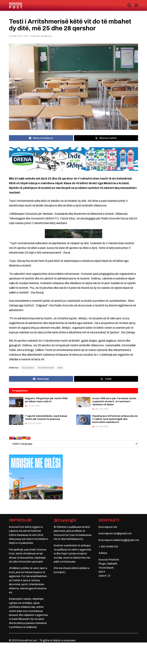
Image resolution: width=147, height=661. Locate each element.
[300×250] (36, 477)
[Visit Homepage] (15, 5)
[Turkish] (28, 438)
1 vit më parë (33, 406)
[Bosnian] (15, 438)
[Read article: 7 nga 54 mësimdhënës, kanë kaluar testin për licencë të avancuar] (16, 420)
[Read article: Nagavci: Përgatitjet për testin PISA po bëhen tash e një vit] (16, 402)
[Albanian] (11, 438)
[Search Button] (129, 5)
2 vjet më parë (101, 409)
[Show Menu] (136, 5)
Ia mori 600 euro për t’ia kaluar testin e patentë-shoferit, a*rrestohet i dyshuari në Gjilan (114, 401)
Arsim (36, 36)
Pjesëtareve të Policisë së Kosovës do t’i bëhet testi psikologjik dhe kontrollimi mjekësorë (115, 419)
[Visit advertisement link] (73, 159)
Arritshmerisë (46, 367)
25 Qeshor (28, 367)
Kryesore (46, 36)
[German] (24, 438)
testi (60, 367)
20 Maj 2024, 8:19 (18, 36)
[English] (20, 438)
